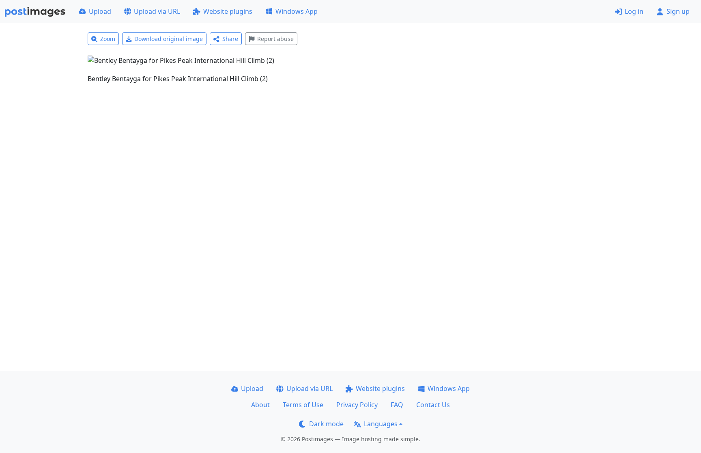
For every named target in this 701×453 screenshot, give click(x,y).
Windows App (296, 11)
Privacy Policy (357, 404)
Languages (381, 423)
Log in (634, 11)
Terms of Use (303, 404)
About (260, 404)
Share (230, 39)
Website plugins (227, 11)
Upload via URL (157, 11)
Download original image (168, 39)
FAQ (397, 404)
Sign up (678, 11)
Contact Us (433, 404)
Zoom (107, 39)
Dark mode (326, 423)
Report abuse (275, 39)
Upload (100, 11)
